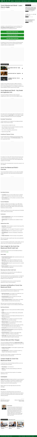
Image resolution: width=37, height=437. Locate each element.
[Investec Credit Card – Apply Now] (12, 424)
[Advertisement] (12, 18)
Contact (20, 436)
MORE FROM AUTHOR (11, 419)
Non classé (27, 11)
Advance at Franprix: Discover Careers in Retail (19, 401)
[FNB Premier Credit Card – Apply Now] (4, 424)
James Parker (9, 405)
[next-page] (2, 430)
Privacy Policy (23, 436)
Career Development (18, 1)
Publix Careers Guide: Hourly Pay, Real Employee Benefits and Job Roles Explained (30, 8)
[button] (35, 1)
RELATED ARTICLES (4, 419)
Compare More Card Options (12, 35)
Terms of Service (28, 436)
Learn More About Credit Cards (12, 38)
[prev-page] (1, 430)
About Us (33, 436)
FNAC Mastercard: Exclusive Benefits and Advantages (5, 401)
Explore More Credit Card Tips (12, 31)
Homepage (12, 1)
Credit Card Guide (24, 1)
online (7, 251)
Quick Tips (29, 1)
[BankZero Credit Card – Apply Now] (20, 424)
